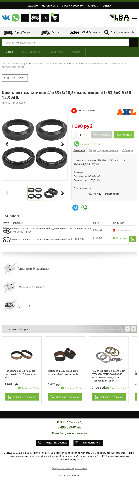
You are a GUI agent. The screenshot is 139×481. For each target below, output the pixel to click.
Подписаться (124, 134)
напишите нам (91, 442)
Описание (79, 150)
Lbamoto (33, 5)
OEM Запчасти (91, 32)
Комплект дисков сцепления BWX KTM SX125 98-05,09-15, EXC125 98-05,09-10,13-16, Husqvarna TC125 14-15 (108, 375)
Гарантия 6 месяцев (33, 268)
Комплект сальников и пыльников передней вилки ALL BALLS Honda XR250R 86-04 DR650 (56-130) (50, 230)
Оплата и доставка (72, 5)
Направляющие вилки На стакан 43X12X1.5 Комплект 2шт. (20, 374)
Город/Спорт (22, 32)
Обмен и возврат (31, 287)
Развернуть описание (104, 194)
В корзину (103, 134)
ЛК (45, 17)
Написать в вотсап (90, 144)
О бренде (127, 150)
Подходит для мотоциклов (103, 150)
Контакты (93, 5)
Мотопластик (50, 5)
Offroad (56, 32)
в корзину (24, 397)
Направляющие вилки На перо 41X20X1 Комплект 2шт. (64, 372)
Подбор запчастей (122, 32)
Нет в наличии (83, 110)
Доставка (25, 306)
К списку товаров (15, 78)
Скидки (107, 5)
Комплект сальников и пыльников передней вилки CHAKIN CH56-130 (47, 238)
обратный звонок (56, 442)
